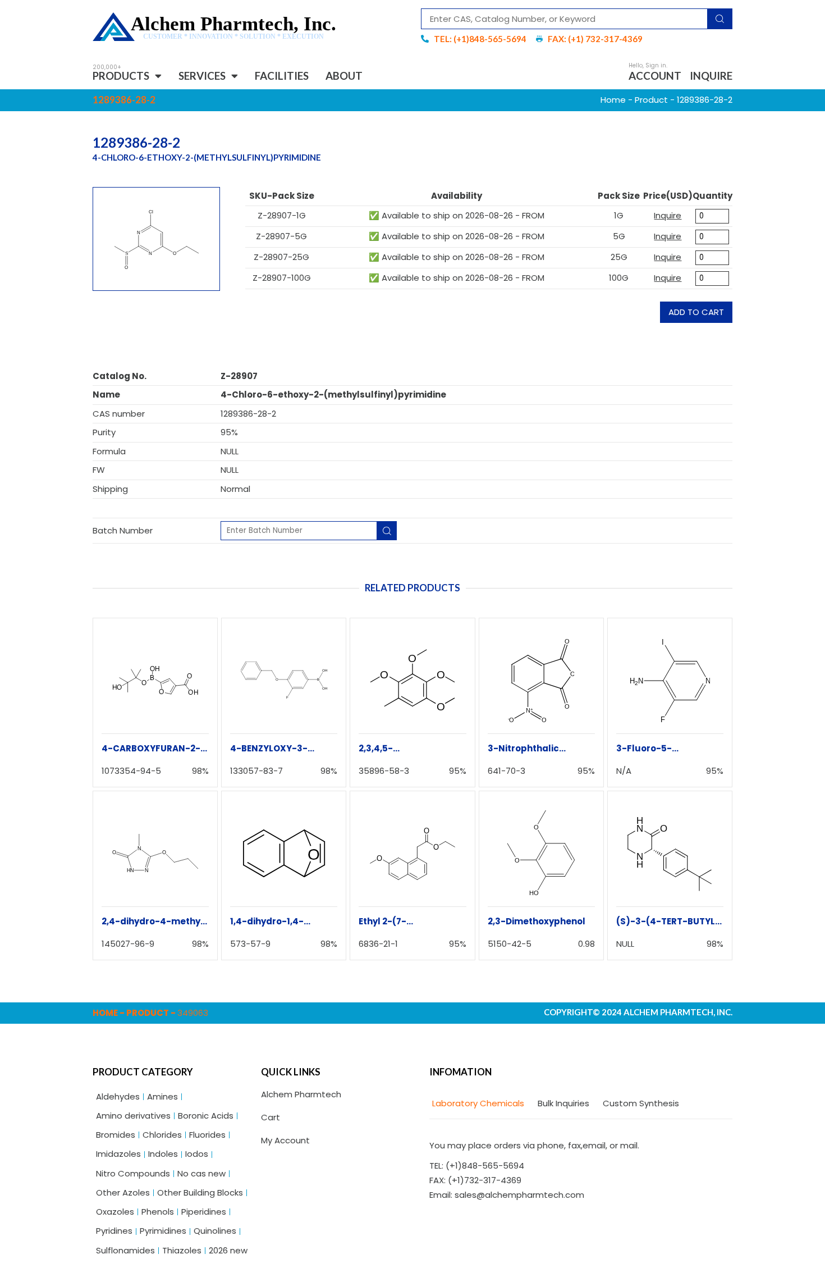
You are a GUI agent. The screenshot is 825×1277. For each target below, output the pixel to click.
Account (655, 75)
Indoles (163, 1154)
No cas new (201, 1173)
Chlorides (162, 1135)
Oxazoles (115, 1211)
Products (121, 75)
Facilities (282, 75)
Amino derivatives (133, 1115)
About (344, 75)
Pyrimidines (163, 1231)
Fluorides (207, 1135)
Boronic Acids (205, 1115)
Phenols (157, 1211)
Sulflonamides (125, 1250)
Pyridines (114, 1231)
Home (613, 100)
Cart (270, 1117)
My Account (285, 1140)
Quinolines (215, 1231)
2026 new (228, 1250)
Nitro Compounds (133, 1173)
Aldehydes (118, 1096)
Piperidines (203, 1211)
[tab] (476, 1103)
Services (202, 75)
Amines (162, 1096)
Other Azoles (123, 1192)
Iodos (196, 1154)
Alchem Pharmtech (301, 1094)
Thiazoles (181, 1250)
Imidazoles (118, 1154)
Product (651, 100)
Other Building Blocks (200, 1192)
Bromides (115, 1135)
